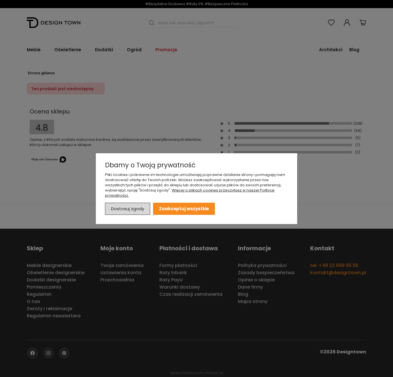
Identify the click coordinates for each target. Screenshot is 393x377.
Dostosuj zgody (127, 208)
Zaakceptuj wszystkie (184, 208)
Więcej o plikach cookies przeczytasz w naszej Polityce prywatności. (189, 192)
